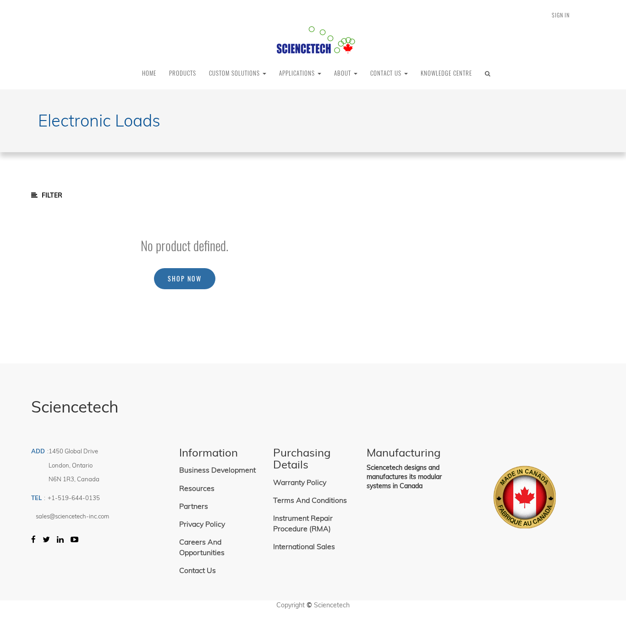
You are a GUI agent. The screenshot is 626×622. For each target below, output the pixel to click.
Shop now (185, 278)
